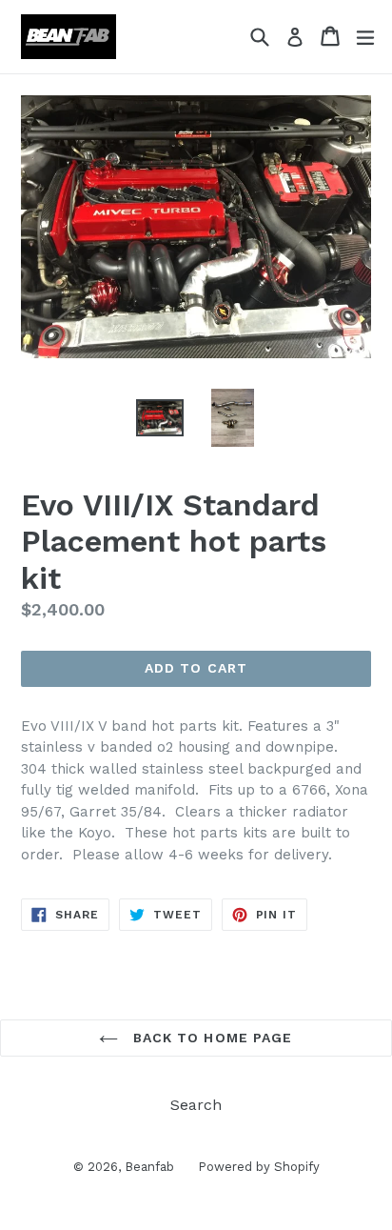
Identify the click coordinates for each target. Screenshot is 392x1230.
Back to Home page (209, 1037)
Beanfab (149, 1166)
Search (196, 1105)
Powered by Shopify (259, 1166)
